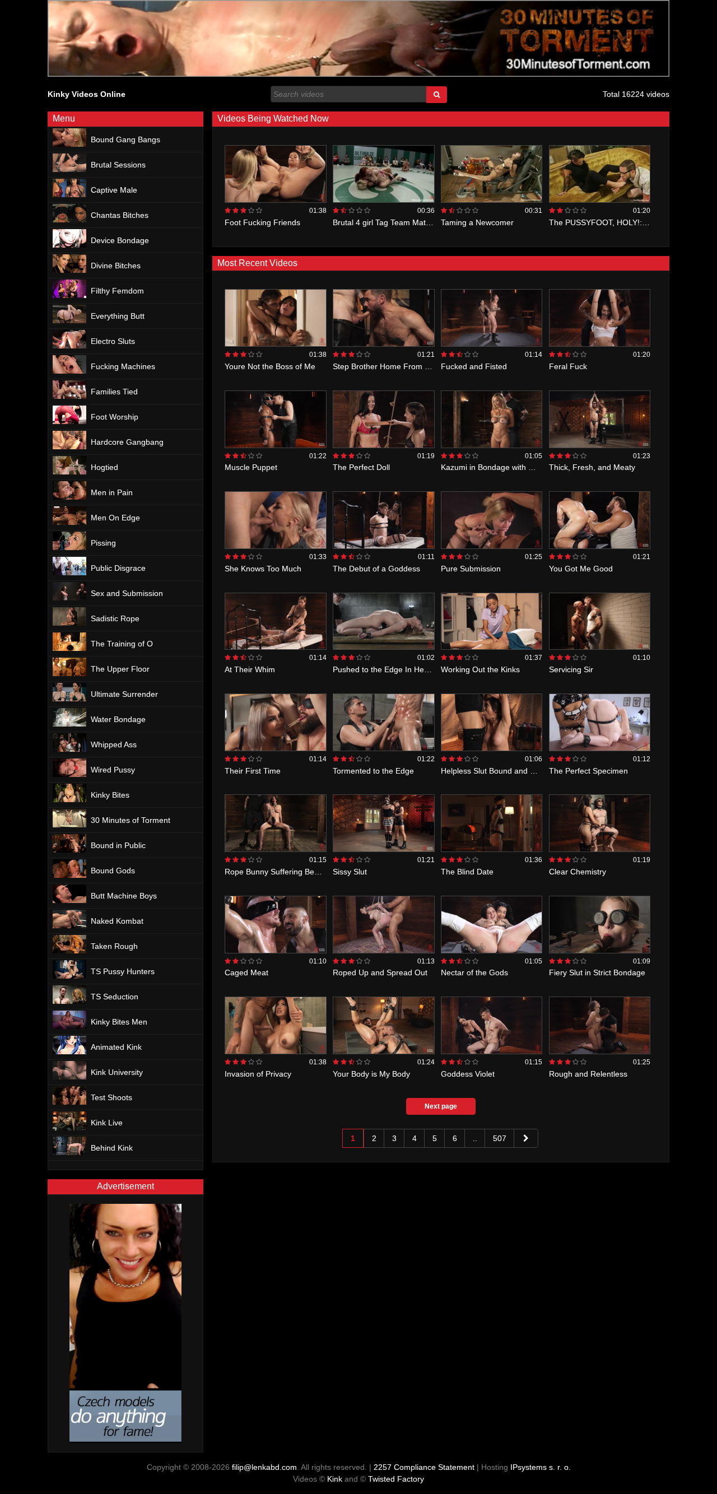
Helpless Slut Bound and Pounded (501, 770)
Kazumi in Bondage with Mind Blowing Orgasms (525, 467)
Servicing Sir (571, 669)
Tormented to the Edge (373, 770)
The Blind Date (467, 871)
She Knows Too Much (263, 568)
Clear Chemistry (577, 871)
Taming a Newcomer (477, 222)
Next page (441, 1106)
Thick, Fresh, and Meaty (592, 467)
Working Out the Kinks (480, 669)
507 (499, 1138)
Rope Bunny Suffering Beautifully (283, 871)
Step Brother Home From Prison (390, 366)
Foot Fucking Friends (262, 222)
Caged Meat (246, 972)
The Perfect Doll (361, 467)
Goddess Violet (468, 1073)
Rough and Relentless (588, 1073)
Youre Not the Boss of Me (270, 366)
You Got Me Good (581, 568)
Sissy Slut (350, 871)
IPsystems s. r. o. (540, 1467)
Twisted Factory (396, 1478)
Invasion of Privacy (258, 1073)
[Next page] (526, 1138)
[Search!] (436, 94)
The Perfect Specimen (588, 770)
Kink (334, 1478)
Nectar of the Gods (474, 972)
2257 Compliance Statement (424, 1467)
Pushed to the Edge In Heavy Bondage (402, 669)
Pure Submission (471, 568)
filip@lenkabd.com (264, 1467)
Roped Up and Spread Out (380, 972)
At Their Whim (250, 669)
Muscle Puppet (251, 467)
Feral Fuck (568, 366)
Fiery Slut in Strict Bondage (597, 972)
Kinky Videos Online (86, 94)
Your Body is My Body (371, 1073)
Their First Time (253, 770)
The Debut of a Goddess (376, 568)
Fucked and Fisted (474, 366)
